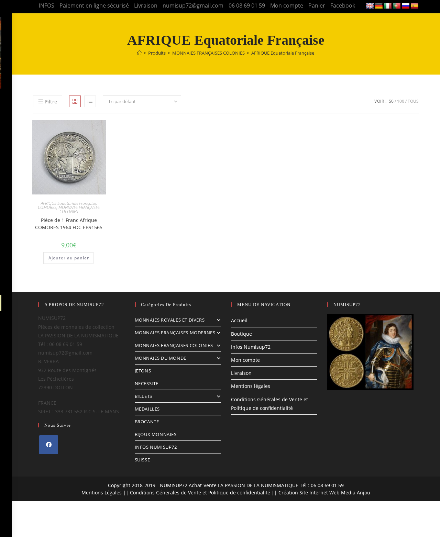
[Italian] (388, 6)
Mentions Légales (101, 492)
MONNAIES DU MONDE (160, 358)
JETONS (143, 371)
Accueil (239, 320)
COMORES (47, 207)
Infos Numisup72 (251, 347)
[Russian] (406, 6)
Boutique (241, 334)
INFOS (46, 5)
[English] (370, 6)
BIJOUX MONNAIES (156, 434)
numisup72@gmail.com (193, 5)
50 (391, 101)
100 (400, 101)
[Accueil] (139, 53)
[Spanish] (414, 6)
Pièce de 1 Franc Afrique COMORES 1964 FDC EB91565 (68, 224)
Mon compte (286, 5)
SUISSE (142, 460)
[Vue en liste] (90, 101)
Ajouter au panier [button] (68, 258)
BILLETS (143, 396)
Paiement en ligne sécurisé (94, 5)
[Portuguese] (397, 6)
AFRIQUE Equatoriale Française (282, 53)
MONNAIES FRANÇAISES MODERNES (175, 332)
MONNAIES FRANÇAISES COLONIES (79, 209)
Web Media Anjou (349, 492)
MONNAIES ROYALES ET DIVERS (170, 320)
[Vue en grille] (75, 101)
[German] (379, 6)
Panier (316, 5)
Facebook (342, 5)
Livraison (145, 5)
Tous (413, 101)
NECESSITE (146, 383)
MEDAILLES (147, 409)
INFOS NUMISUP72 (156, 447)
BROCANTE (147, 421)
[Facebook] (48, 444)
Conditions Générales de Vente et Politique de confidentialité (200, 492)
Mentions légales (250, 386)
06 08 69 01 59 (247, 5)
